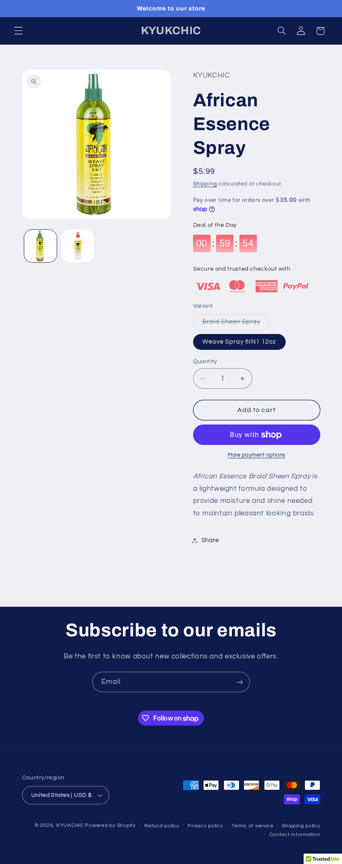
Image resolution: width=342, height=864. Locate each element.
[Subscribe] (239, 682)
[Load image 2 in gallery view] (77, 246)
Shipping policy (301, 826)
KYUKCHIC (71, 825)
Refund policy (161, 826)
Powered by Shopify (110, 825)
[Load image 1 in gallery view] (40, 246)
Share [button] (210, 540)
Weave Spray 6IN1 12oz (239, 342)
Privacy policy (205, 826)
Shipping (205, 184)
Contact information (294, 834)
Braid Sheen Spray (236, 324)
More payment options (256, 455)
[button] (18, 30)
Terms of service (252, 826)
